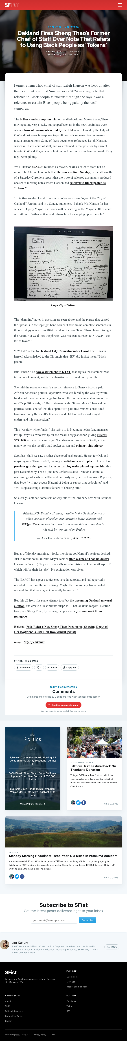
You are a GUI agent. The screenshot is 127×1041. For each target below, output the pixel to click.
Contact (9, 1021)
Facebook (71, 1001)
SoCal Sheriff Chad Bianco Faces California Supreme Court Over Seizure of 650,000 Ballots (33, 776)
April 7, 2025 (81, 538)
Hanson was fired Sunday (73, 172)
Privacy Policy (39, 1035)
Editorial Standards (14, 1011)
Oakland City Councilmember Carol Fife (67, 351)
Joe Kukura (72, 27)
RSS (68, 1011)
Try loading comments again (63, 705)
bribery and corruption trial (38, 119)
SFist (11, 972)
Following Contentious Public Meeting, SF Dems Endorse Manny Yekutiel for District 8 (33, 760)
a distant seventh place (79, 461)
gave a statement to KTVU (53, 371)
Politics (32, 739)
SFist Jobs (71, 981)
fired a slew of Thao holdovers (89, 558)
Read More (112, 947)
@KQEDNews (31, 524)
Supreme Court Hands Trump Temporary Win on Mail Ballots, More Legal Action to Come (32, 792)
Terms (52, 1035)
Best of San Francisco (77, 986)
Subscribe (87, 920)
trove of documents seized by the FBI (48, 130)
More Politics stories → (32, 803)
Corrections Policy (14, 1016)
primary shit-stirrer (89, 445)
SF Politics (54, 27)
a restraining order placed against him (79, 466)
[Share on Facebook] (83, 802)
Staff (7, 1006)
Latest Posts (72, 977)
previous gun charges (28, 466)
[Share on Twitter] (78, 802)
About (8, 1001)
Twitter (69, 1006)
